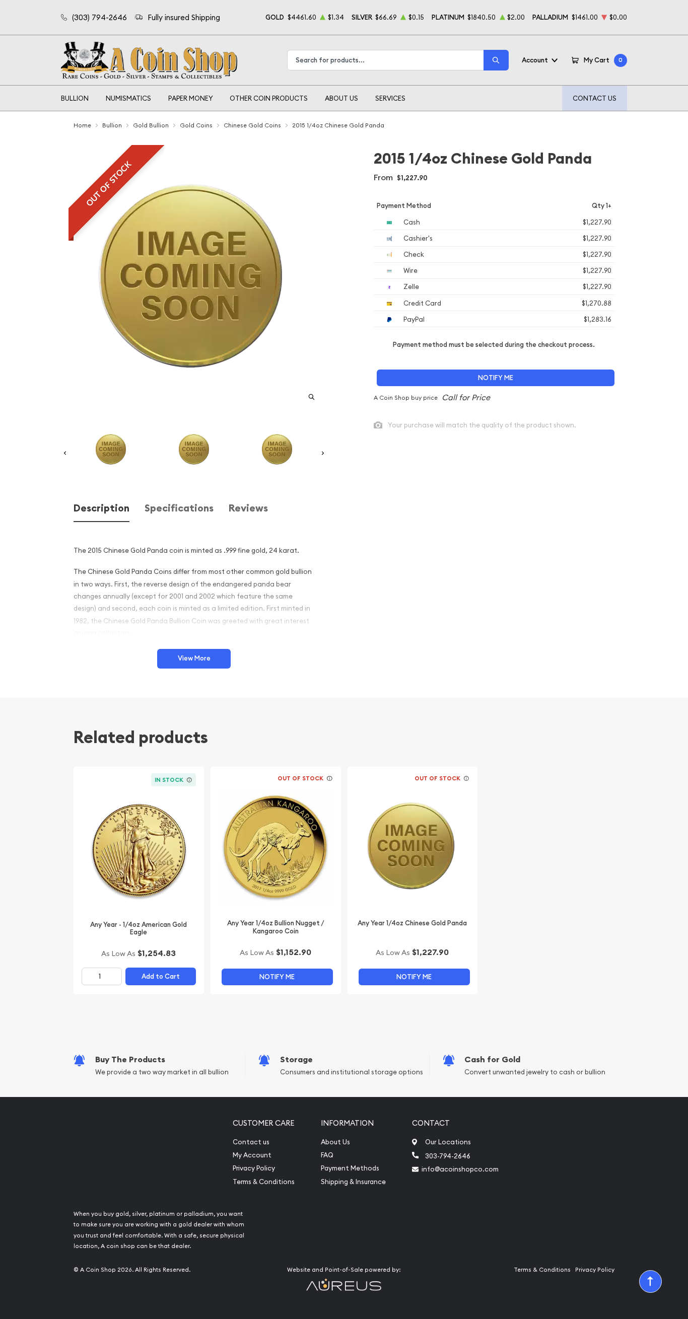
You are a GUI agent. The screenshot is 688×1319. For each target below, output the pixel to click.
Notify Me (495, 378)
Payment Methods (350, 1168)
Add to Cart (161, 976)
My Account (252, 1155)
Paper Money (190, 98)
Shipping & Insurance (353, 1182)
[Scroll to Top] (650, 1281)
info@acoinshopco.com (460, 1169)
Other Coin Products (269, 98)
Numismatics (128, 98)
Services (390, 98)
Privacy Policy (254, 1168)
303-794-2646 (447, 1156)
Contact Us (594, 98)
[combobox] (385, 60)
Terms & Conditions (264, 1182)
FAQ (327, 1155)
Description (101, 508)
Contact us (251, 1142)
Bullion (75, 98)
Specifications (179, 508)
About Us (341, 98)
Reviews (248, 508)
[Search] (496, 60)
